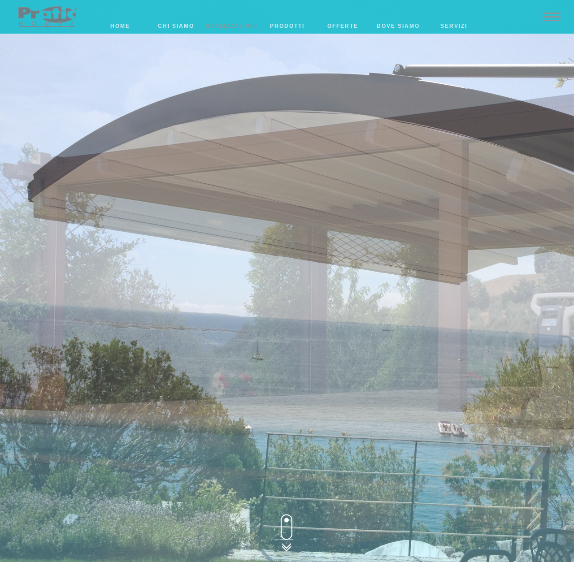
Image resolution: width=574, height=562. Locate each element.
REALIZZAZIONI (231, 26)
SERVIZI (453, 26)
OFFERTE (342, 26)
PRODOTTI (287, 26)
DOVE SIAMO (398, 26)
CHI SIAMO (176, 26)
